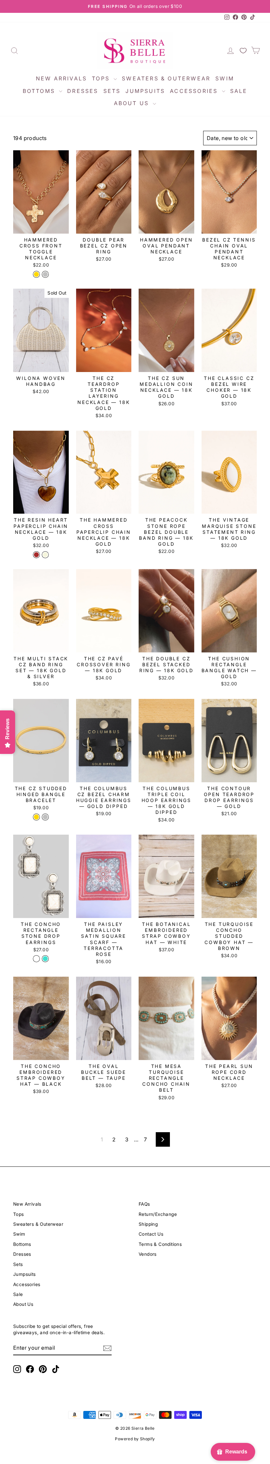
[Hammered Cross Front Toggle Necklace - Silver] (45, 274)
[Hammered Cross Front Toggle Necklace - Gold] (36, 274)
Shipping (148, 1224)
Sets (112, 91)
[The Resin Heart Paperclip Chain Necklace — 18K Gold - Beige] (45, 555)
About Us (132, 103)
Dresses (82, 91)
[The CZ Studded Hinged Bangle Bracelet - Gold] (36, 817)
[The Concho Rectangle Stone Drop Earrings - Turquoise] (45, 959)
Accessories (195, 91)
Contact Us (151, 1234)
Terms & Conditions (160, 1244)
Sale (239, 91)
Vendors (148, 1254)
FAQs (144, 1204)
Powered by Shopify (135, 1438)
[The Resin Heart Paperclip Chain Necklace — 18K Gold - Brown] (36, 555)
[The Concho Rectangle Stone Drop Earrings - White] (36, 959)
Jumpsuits (145, 91)
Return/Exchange (158, 1214)
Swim (224, 78)
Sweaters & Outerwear (166, 78)
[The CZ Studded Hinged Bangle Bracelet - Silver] (45, 817)
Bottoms (40, 91)
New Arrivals (61, 78)
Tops (102, 78)
